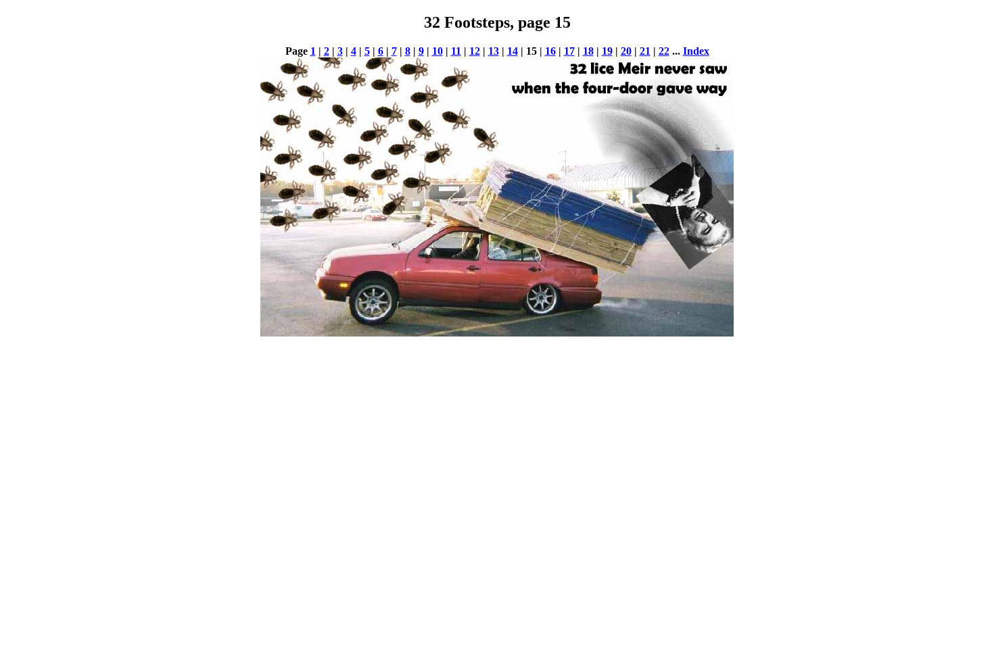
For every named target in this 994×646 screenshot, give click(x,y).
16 (550, 51)
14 (512, 51)
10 (437, 51)
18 (588, 51)
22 (664, 51)
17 (569, 51)
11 (456, 51)
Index (696, 51)
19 (607, 51)
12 (474, 51)
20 (626, 51)
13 (493, 51)
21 (645, 51)
